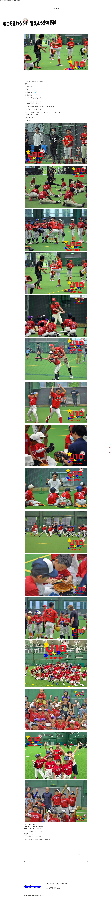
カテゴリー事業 (49, 892)
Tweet (79, 854)
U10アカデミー (26, 75)
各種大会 (44, 892)
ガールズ (54, 892)
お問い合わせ (76, 892)
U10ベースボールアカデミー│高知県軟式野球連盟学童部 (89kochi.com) (37, 839)
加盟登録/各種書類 (39, 892)
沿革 (34, 892)
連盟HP (62, 892)
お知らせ (58, 892)
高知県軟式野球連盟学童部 (33, 887)
